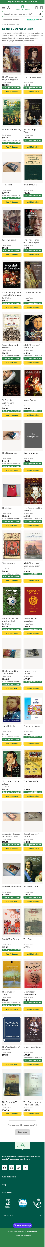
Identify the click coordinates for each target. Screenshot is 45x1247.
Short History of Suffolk (30, 838)
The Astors (7, 511)
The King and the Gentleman (10, 674)
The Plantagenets (31, 79)
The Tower (28, 942)
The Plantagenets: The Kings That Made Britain (31, 1106)
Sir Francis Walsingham (8, 404)
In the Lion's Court (31, 1050)
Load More (21, 1135)
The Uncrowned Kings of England (10, 80)
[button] (3, 7)
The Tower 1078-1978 (10, 1106)
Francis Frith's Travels (29, 674)
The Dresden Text (31, 784)
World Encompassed (8, 890)
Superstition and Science (10, 349)
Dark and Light (30, 455)
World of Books (18, 1234)
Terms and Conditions (22, 1238)
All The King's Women (29, 133)
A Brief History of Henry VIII (30, 349)
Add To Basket (11, 94)
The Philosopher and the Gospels (30, 243)
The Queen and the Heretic (30, 512)
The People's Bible (31, 295)
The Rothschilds (9, 455)
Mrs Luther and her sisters (11, 785)
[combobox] (21, 14)
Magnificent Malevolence (29, 995)
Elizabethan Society (8, 133)
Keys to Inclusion (31, 729)
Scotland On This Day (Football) (10, 622)
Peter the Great (30, 889)
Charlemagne (8, 566)
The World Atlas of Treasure (10, 1051)
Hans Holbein (8, 729)
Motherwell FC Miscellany (30, 622)
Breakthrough (29, 187)
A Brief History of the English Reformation (10, 296)
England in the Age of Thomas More (11, 838)
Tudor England (9, 242)
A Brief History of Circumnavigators (31, 567)
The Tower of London (8, 995)
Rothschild (7, 187)
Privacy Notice (31, 1234)
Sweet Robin (29, 403)
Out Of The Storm (10, 942)
